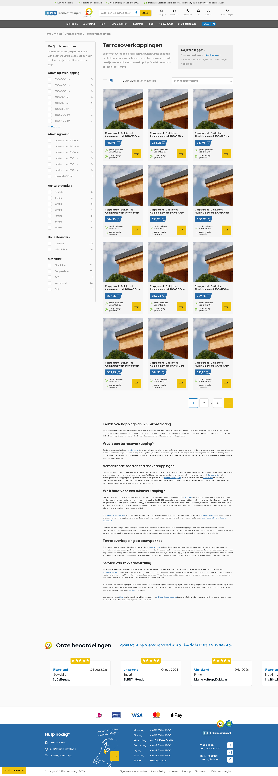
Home (48, 33)
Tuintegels (72, 24)
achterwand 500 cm (74, 152)
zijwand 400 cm (74, 176)
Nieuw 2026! (166, 24)
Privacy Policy (158, 771)
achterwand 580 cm (74, 158)
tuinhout (188, 497)
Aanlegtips (211, 55)
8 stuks (74, 221)
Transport (161, 15)
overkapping (133, 450)
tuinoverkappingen (111, 572)
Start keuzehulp (187, 24)
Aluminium (74, 265)
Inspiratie (138, 24)
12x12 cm (74, 243)
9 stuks (74, 227)
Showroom (187, 15)
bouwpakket (155, 547)
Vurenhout (74, 283)
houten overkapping (172, 478)
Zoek (145, 13)
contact (132, 590)
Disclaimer (200, 771)
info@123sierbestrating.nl (63, 749)
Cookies (173, 771)
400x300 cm (74, 115)
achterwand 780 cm (74, 170)
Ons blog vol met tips (61, 755)
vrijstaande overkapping (166, 597)
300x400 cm (74, 85)
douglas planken (208, 515)
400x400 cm (74, 120)
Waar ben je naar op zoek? (116, 13)
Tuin (102, 24)
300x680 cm (74, 103)
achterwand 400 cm (74, 146)
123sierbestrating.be (220, 771)
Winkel (58, 33)
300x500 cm (74, 91)
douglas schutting (209, 518)
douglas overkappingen (115, 515)
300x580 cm (74, 97)
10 (217, 403)
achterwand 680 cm (74, 164)
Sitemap (186, 771)
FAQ (198, 15)
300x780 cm (74, 109)
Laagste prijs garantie (92, 3)
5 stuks (74, 204)
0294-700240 (58, 742)
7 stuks (74, 215)
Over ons (208, 15)
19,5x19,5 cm (74, 249)
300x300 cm (74, 79)
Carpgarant (213, 475)
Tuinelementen (118, 24)
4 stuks (74, 198)
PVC (74, 277)
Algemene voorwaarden (133, 771)
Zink (74, 289)
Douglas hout (74, 271)
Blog (151, 24)
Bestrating (89, 24)
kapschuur (208, 478)
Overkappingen (74, 33)
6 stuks (74, 209)
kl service (174, 15)
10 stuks (74, 192)
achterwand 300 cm (74, 140)
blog (121, 597)
